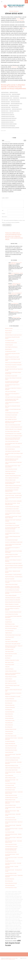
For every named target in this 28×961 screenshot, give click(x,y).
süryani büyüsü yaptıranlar (8, 125)
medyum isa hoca (5, 101)
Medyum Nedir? (8, 332)
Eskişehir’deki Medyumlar (10, 743)
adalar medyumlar (9, 905)
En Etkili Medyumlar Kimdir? (10, 351)
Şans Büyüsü (7, 658)
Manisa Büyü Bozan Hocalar (10, 819)
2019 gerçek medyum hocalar (11, 894)
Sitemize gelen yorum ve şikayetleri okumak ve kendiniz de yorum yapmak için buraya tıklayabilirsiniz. (13, 87)
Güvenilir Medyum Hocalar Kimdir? (12, 508)
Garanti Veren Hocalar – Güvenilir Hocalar (13, 495)
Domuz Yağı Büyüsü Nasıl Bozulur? (12, 477)
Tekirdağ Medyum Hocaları (10, 787)
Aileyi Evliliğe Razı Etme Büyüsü (11, 347)
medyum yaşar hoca (6, 109)
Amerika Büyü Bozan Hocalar (11, 887)
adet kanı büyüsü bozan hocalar (13, 942)
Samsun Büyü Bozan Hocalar (11, 844)
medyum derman (16, 94)
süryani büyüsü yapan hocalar (8, 123)
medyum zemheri (17, 893)
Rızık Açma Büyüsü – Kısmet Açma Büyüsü (13, 574)
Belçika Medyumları (9, 714)
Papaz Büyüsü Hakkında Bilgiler (11, 641)
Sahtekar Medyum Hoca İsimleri (11, 554)
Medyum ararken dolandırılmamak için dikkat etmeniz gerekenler (12, 674)
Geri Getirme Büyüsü (9, 630)
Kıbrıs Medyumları (14, 303)
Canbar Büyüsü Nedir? (9, 637)
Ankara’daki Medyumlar (10, 885)
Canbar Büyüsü (8, 619)
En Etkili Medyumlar (9, 344)
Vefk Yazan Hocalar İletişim (10, 391)
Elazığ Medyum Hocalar (9, 861)
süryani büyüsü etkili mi (7, 112)
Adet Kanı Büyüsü (8, 678)
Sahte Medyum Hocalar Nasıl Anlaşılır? (12, 451)
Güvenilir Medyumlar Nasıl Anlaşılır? (12, 487)
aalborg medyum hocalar (10, 900)
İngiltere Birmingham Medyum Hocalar (12, 767)
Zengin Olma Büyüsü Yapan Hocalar (12, 685)
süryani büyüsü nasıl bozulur (8, 118)
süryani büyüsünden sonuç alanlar (10, 127)
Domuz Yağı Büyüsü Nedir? (10, 681)
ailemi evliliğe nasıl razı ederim (15, 922)
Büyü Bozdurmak (8, 655)
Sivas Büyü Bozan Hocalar (10, 783)
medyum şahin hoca (14, 105)
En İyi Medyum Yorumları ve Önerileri (12, 511)
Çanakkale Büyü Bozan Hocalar (11, 797)
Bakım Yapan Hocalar (9, 662)
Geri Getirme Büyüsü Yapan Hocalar (12, 431)
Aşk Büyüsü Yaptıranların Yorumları (12, 660)
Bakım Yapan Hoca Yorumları (11, 683)
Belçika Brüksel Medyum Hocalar (11, 765)
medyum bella (8, 891)
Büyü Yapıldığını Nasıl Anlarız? (11, 419)
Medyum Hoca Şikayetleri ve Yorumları (12, 696)
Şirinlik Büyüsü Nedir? (9, 649)
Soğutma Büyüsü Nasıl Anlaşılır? (11, 584)
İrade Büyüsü (8, 639)
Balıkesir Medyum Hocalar (10, 777)
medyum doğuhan (14, 96)
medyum (18, 18)
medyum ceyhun (13, 92)
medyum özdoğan (15, 101)
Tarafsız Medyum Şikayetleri (10, 595)
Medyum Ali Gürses (4, 959)
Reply (25, 140)
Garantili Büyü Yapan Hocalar (11, 342)
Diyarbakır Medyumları (9, 878)
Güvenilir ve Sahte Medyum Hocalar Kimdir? (13, 542)
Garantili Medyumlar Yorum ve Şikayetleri (13, 433)
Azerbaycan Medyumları (10, 707)
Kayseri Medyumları (9, 775)
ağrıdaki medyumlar (16, 916)
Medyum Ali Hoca (12, 959)
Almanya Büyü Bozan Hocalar (11, 883)
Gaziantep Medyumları (9, 711)
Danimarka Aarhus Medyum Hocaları (12, 757)
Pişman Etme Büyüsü (9, 668)
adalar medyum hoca (16, 903)
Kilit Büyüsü (7, 687)
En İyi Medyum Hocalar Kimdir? (11, 375)
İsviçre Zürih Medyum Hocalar (11, 745)
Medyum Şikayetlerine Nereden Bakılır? (13, 602)
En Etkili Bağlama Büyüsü (10, 473)
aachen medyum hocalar (18, 899)
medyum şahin (4, 105)
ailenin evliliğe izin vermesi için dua (12, 923)
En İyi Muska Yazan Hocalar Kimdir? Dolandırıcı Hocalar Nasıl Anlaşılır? (12, 382)
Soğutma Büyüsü (8, 632)
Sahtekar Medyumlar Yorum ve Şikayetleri (14, 284)
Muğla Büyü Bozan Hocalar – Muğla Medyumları (15, 263)
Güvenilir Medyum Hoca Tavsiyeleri (12, 525)
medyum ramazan (5, 103)
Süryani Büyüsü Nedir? (9, 664)
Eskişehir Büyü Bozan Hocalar (11, 795)
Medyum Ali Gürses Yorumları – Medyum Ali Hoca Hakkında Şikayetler (13, 646)
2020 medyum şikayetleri (14, 897)
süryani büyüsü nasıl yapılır (8, 120)
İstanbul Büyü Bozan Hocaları (11, 750)
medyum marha (10, 893)
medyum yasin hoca (17, 109)
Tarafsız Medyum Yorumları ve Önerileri (13, 493)
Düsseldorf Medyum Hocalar (11, 700)
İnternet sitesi (4, 216)
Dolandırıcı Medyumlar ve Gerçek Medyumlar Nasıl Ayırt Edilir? (11, 459)
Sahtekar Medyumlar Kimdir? (11, 671)
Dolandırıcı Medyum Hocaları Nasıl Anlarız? (13, 335)
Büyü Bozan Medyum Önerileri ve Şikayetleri (14, 565)
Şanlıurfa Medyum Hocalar (10, 805)
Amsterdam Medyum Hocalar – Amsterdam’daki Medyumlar (11, 849)
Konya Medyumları (9, 722)
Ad (3, 210)
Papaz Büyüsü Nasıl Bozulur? (11, 366)
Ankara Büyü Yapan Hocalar (10, 735)
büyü (24, 28)
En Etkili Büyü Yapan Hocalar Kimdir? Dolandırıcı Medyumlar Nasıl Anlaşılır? (12, 587)
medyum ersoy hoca (14, 99)
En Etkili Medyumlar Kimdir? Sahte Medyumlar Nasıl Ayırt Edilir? (11, 400)
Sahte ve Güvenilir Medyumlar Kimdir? (12, 424)
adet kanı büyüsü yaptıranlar (11, 914)
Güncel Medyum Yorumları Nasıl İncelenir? (13, 563)
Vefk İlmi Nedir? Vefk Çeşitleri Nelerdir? (12, 643)
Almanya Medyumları (9, 718)
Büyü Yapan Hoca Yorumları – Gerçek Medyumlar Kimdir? (12, 504)
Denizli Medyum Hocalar (10, 789)
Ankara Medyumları (9, 724)
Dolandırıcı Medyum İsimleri (10, 417)
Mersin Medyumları (9, 881)
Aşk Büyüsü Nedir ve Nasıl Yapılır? (11, 626)
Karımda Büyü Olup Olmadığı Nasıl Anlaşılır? (13, 435)
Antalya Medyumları (9, 731)
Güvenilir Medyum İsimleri (10, 523)
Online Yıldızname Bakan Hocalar (11, 441)
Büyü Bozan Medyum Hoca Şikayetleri (12, 599)
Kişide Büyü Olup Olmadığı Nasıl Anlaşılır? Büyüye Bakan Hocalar (13, 422)
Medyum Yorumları (14, 11)
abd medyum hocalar (12, 902)
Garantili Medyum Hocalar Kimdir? (12, 412)
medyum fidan (14, 891)
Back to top (23, 958)
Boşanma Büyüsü (8, 330)
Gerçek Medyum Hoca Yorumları (11, 614)
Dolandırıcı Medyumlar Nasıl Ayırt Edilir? (13, 606)
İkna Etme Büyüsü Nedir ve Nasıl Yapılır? (13, 635)
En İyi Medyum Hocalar (9, 340)
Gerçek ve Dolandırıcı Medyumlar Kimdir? (13, 612)
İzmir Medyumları (8, 709)
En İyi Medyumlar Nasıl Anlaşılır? (11, 539)
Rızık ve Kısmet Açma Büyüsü (11, 628)
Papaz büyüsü (15, 67)
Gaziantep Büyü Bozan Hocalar (11, 846)
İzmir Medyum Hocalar (9, 785)
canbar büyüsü (20, 20)
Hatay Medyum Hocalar (9, 720)
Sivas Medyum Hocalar (9, 832)
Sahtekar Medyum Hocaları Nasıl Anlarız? (13, 485)
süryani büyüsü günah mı (7, 114)
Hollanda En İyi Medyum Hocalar (11, 760)
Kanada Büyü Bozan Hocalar (11, 852)
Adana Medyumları (9, 733)
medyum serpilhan (5, 107)
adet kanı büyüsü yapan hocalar (16, 913)
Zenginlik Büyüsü (8, 621)
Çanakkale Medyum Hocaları (11, 873)
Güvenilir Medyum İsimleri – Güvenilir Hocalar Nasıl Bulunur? (12, 483)
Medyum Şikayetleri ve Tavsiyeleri (12, 604)
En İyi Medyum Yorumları (10, 531)
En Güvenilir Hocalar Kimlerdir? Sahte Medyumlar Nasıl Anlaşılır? (12, 528)
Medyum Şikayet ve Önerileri (11, 676)
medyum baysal (5, 92)
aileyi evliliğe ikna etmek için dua (14, 929)
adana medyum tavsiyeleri (13, 910)
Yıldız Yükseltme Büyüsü (10, 449)
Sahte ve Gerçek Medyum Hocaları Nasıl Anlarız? (15, 293)
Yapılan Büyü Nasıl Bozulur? (10, 471)
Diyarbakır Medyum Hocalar (10, 729)
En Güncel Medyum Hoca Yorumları (12, 590)
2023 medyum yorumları (12, 931)
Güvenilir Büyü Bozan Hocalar (11, 469)
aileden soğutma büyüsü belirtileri (12, 917)
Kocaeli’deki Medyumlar (10, 741)
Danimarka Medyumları (9, 705)
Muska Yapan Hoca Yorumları (11, 653)
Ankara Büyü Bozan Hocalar (10, 747)
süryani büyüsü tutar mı (7, 122)
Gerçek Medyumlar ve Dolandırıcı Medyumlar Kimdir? (11, 490)
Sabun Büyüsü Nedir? (9, 651)
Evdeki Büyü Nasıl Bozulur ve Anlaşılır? (12, 597)
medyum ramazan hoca (16, 103)
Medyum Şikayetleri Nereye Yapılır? (12, 357)
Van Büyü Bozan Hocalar (10, 817)
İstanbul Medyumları (9, 752)
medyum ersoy (4, 99)
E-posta (3, 213)
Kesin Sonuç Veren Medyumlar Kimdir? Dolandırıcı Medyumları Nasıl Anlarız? (12, 438)
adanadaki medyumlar (9, 911)
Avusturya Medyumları (9, 698)
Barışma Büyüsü (8, 349)
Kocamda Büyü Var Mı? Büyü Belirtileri (12, 446)
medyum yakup (15, 107)
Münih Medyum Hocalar (10, 624)
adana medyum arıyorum (13, 906)
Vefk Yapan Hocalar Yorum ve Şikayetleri (13, 397)
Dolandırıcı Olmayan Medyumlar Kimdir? (13, 475)
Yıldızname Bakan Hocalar (10, 480)
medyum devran (5, 96)
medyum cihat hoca (6, 94)
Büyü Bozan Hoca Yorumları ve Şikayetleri (13, 501)
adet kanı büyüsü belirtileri (13, 933)
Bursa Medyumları (8, 727)
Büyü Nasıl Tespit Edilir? (9, 578)
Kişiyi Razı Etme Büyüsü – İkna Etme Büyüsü (13, 576)
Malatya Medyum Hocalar (10, 799)
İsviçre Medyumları (9, 716)
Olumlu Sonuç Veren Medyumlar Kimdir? (13, 362)
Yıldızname (7, 666)
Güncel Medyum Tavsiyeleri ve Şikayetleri (13, 364)
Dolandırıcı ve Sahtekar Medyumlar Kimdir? (13, 427)
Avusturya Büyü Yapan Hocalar (11, 769)
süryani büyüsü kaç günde (7, 116)
